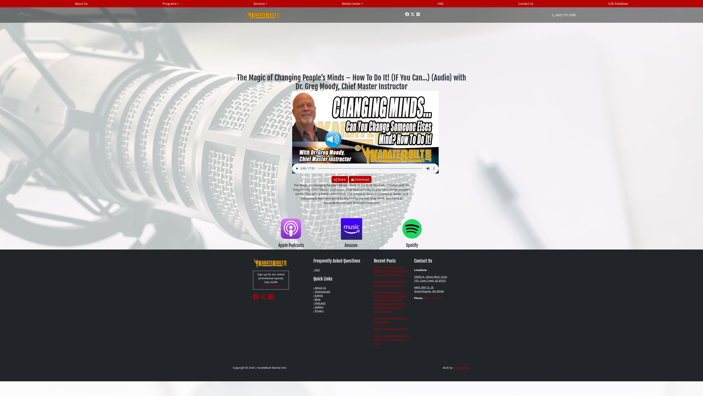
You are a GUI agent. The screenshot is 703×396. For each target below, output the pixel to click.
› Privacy (318, 311)
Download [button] (361, 179)
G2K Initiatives (618, 4)
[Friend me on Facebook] (407, 14)
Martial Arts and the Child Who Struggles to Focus (390, 283)
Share (341, 179)
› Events (318, 295)
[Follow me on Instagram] (418, 14)
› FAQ (316, 270)
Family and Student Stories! (391, 329)
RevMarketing (461, 367)
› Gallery (318, 307)
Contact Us (525, 4)
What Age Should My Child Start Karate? (390, 320)
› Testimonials (321, 291)
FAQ (440, 4)
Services (259, 4)
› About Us (319, 287)
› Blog (316, 299)
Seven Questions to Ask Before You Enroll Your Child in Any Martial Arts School (391, 270)
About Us (81, 4)
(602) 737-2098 (566, 15)
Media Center (351, 4)
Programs (169, 4)
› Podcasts (319, 303)
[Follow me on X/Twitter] (413, 14)
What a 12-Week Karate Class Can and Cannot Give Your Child (392, 339)
